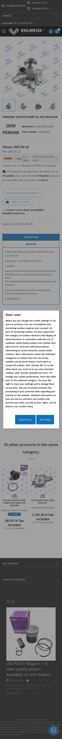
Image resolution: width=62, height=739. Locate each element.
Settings (45, 419)
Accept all (25, 419)
